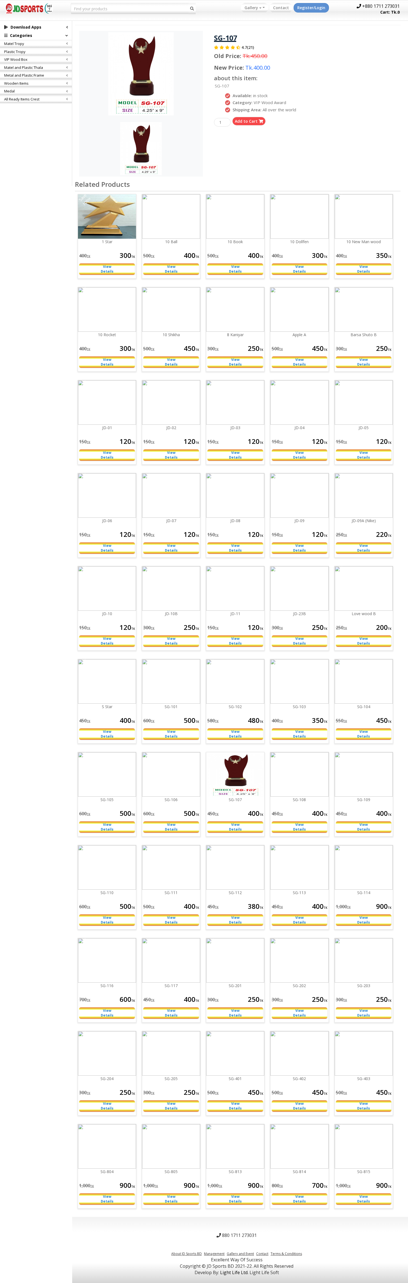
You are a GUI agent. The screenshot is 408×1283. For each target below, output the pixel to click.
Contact (281, 7)
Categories (20, 35)
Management (214, 1253)
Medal (9, 91)
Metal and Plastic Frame (24, 75)
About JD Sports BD (186, 1253)
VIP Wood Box (15, 59)
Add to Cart (247, 121)
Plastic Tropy (15, 51)
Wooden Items (16, 83)
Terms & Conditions (286, 1253)
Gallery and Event (240, 1253)
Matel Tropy (14, 43)
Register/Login (311, 7)
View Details (107, 269)
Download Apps (25, 27)
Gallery (252, 7)
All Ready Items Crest (21, 99)
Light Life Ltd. (234, 1272)
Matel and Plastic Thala (23, 67)
